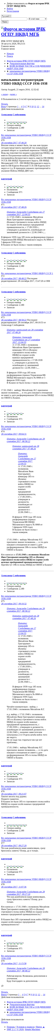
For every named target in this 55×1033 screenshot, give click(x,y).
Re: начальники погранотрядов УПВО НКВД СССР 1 (27, 273)
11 (35, 106)
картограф (6, 179)
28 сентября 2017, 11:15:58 (13, 963)
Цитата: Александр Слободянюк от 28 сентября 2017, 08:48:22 (26, 969)
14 (43, 106)
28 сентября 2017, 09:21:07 (14, 794)
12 (38, 106)
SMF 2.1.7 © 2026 (15, 1029)
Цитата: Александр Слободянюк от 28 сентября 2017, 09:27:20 (26, 892)
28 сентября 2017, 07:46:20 (14, 143)
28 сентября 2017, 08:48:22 (14, 278)
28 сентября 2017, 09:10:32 (14, 603)
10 (32, 106)
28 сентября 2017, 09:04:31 (14, 434)
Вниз (3, 106)
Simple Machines (32, 1029)
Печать (4, 104)
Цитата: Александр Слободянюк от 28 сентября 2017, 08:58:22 (26, 440)
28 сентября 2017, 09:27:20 (14, 845)
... (20, 106)
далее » (13, 94)
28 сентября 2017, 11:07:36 (13, 887)
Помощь (11, 1027)
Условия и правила (25, 1027)
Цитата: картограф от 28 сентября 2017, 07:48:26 (25, 447)
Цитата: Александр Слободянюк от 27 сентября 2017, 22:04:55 (26, 213)
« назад (4, 94)
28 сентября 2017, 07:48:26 (14, 207)
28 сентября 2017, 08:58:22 (14, 320)
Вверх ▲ (40, 1027)
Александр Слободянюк (13, 114)
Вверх (4, 994)
